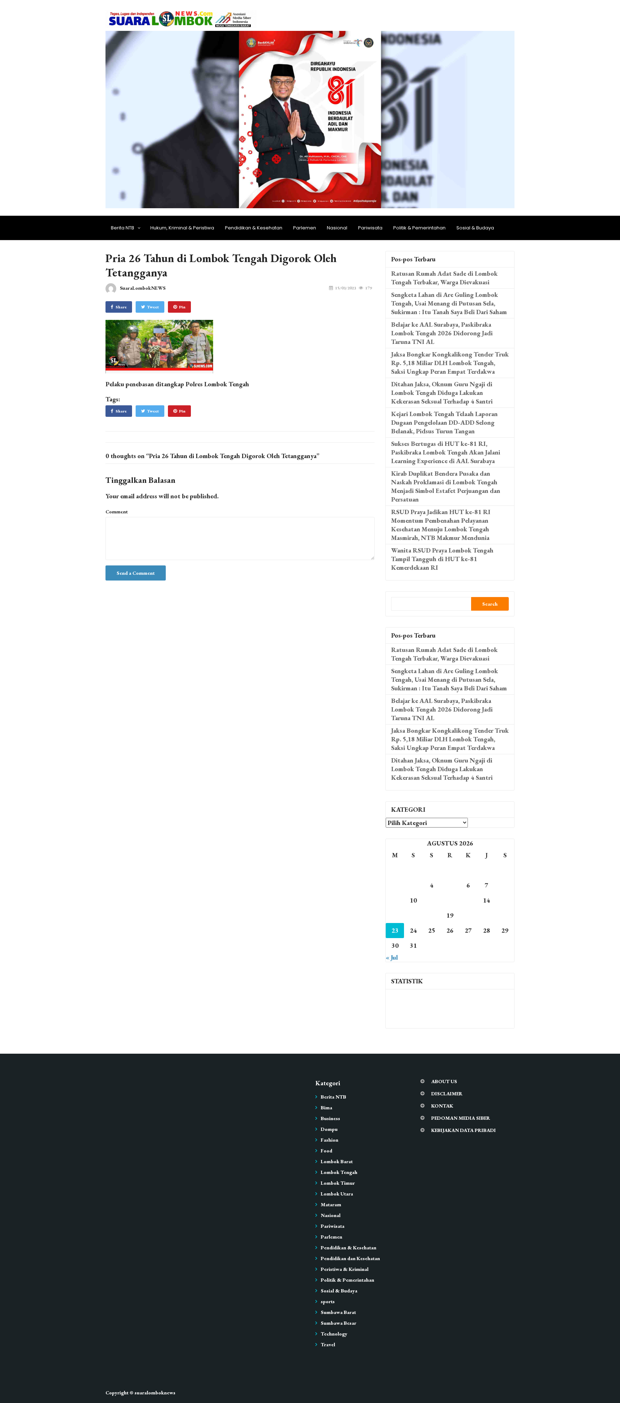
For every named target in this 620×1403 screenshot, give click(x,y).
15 (504, 900)
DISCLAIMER (446, 1093)
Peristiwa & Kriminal (344, 1269)
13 (468, 900)
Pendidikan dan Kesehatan (350, 1258)
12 (450, 900)
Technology (334, 1333)
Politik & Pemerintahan (419, 227)
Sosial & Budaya (475, 227)
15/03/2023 (345, 288)
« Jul (392, 957)
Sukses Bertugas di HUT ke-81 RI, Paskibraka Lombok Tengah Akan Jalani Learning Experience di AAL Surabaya (445, 452)
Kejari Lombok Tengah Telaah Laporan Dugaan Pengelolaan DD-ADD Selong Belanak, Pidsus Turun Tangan (444, 422)
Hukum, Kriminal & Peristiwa (182, 227)
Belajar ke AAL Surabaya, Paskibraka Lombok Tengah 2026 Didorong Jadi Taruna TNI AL (442, 333)
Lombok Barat (337, 1161)
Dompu (329, 1129)
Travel (328, 1344)
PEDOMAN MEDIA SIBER (460, 1118)
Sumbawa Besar (338, 1323)
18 (431, 915)
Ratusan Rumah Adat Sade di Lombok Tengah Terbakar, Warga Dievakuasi (444, 277)
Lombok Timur (338, 1183)
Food (326, 1150)
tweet (153, 307)
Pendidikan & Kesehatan (253, 227)
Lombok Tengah (339, 1172)
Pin (182, 307)
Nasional (337, 227)
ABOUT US (444, 1081)
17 (413, 915)
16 (395, 915)
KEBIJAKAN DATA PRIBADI (463, 1130)
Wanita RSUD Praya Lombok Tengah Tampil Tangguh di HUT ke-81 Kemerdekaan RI (442, 559)
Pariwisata (370, 227)
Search (490, 604)
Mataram (331, 1204)
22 (504, 915)
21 (486, 915)
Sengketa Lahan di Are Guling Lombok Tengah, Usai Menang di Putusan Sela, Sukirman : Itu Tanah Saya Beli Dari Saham (449, 303)
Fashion (329, 1140)
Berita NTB (122, 227)
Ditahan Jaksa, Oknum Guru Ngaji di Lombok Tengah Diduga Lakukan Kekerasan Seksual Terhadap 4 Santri (442, 392)
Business (330, 1118)
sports (328, 1301)
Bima (326, 1107)
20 (468, 915)
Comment (116, 511)
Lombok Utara (337, 1193)
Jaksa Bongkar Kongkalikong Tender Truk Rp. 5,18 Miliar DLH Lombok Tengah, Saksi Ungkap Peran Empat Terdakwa (450, 363)
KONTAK (442, 1106)
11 (431, 900)
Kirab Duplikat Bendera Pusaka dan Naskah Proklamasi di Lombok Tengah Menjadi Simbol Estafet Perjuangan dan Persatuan (445, 486)
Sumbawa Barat (338, 1312)
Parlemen (304, 227)
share (121, 307)
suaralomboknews (155, 1392)
